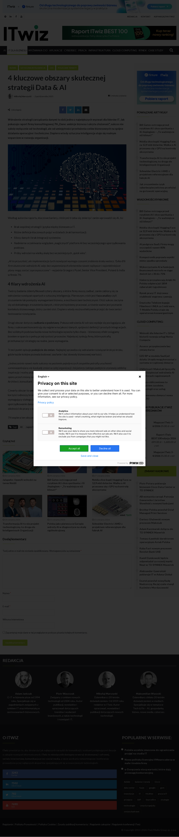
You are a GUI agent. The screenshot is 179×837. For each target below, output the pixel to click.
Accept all (74, 448)
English (42, 376)
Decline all (105, 448)
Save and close (89, 455)
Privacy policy (46, 402)
